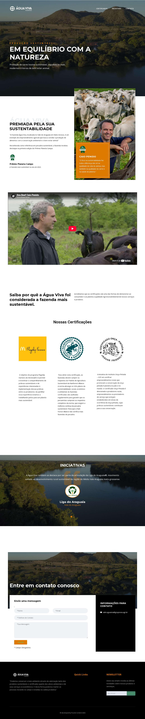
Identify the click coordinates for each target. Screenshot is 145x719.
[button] (71, 517)
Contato (130, 8)
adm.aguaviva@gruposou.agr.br (115, 612)
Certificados (101, 8)
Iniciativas (116, 8)
